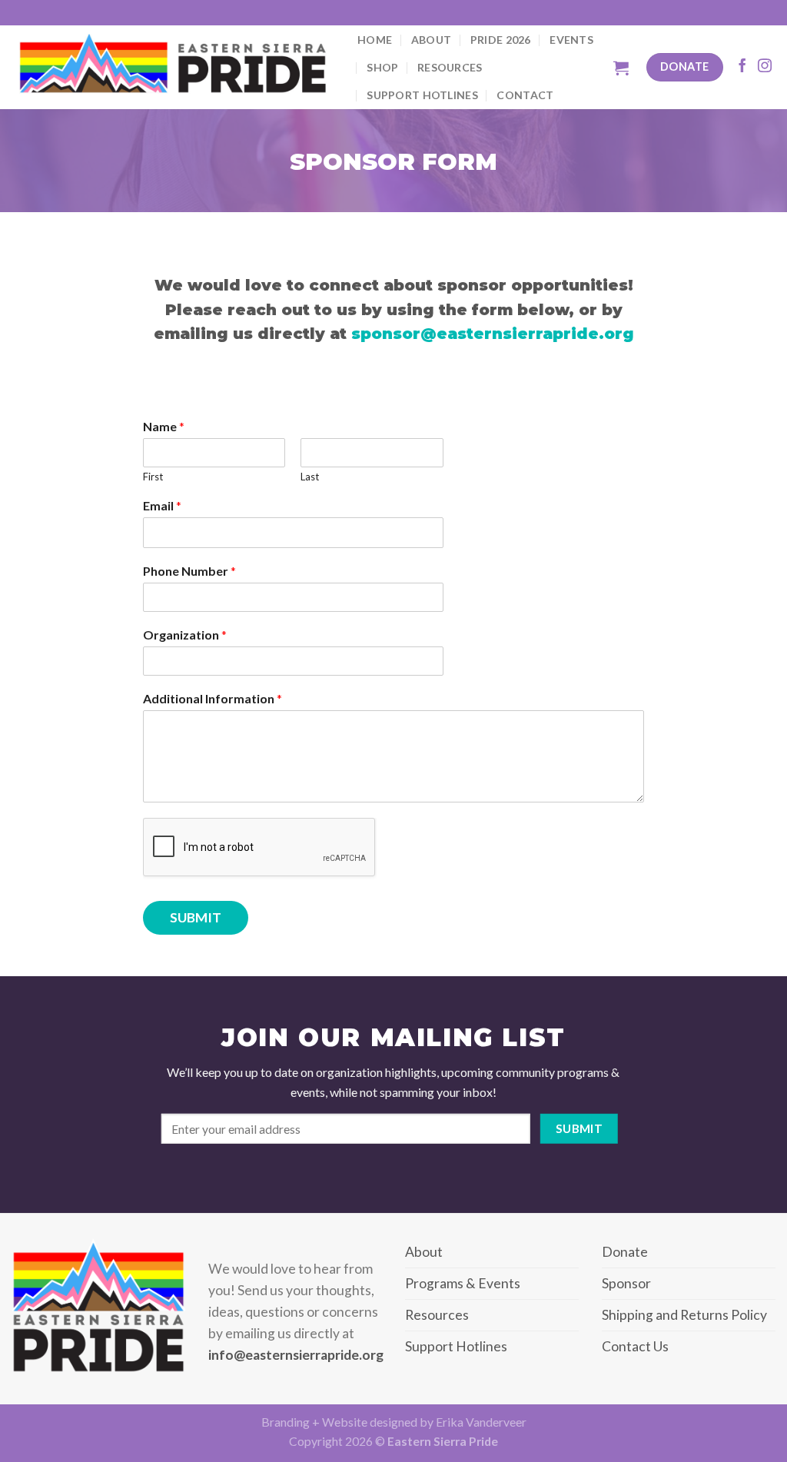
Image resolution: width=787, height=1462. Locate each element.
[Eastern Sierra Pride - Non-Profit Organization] (173, 67)
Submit (195, 917)
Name (163, 426)
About (431, 39)
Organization (185, 634)
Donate (625, 1252)
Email (162, 505)
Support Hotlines (422, 94)
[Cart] (621, 68)
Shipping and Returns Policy (684, 1315)
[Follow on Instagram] (765, 67)
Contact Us (635, 1346)
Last (310, 476)
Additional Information (212, 698)
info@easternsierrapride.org (296, 1355)
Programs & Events (462, 1283)
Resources (450, 67)
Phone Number (189, 570)
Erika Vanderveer (481, 1421)
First (153, 476)
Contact (524, 94)
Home (374, 39)
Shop (382, 67)
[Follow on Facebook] (742, 67)
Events (571, 39)
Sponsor (626, 1283)
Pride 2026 (500, 39)
